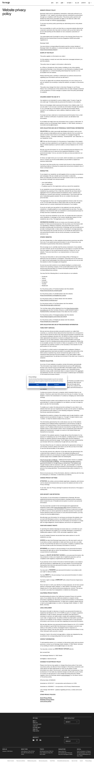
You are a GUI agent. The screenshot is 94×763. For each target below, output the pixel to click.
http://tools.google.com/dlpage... (49, 460)
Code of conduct (10, 760)
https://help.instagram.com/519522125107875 (53, 316)
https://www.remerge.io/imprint (48, 49)
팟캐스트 (35, 722)
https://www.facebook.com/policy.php (51, 290)
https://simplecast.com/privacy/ (49, 321)
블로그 (34, 721)
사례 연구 (35, 726)
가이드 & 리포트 (37, 724)
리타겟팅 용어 (36, 727)
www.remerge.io (61, 20)
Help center (36, 731)
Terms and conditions (20, 760)
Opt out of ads (74, 760)
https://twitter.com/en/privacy (48, 300)
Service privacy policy (43, 760)
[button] (62, 3)
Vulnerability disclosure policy (63, 760)
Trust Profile (52, 760)
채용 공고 (35, 729)
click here (43, 25)
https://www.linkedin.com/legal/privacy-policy (53, 295)
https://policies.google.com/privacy (50, 305)
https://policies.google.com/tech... (71, 461)
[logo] (6, 3)
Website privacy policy (31, 760)
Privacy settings (88, 760)
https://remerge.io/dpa (60, 507)
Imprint (81, 760)
